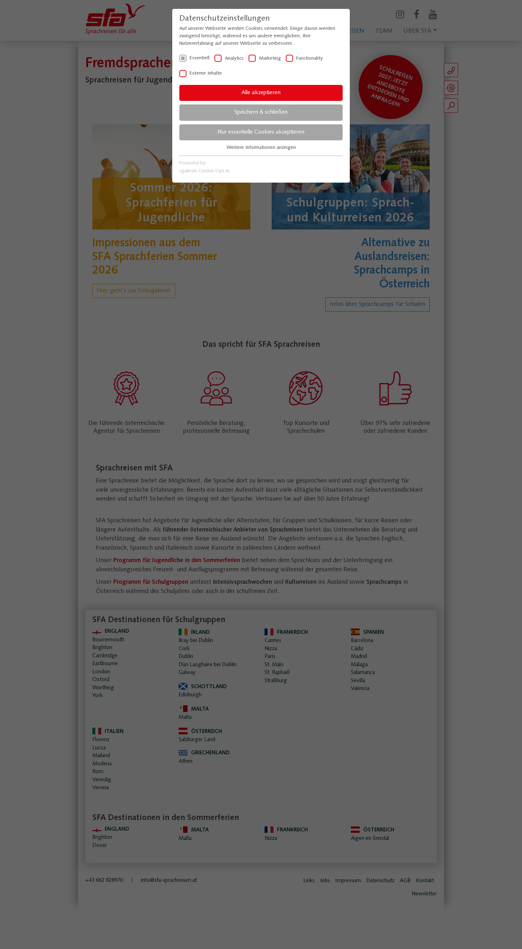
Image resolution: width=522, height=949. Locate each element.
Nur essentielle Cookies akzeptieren (261, 132)
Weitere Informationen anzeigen (261, 147)
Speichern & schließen (261, 112)
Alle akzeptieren (261, 93)
